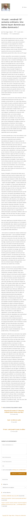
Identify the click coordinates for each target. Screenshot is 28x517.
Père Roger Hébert (8, 32)
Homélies (5, 33)
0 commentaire (15, 33)
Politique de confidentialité (19, 469)
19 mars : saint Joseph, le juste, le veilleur (14, 429)
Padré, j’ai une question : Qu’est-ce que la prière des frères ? (13, 498)
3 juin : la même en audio (14, 420)
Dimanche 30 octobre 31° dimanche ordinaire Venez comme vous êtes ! (14, 411)
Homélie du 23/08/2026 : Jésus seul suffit (10, 495)
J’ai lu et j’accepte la (15, 469)
